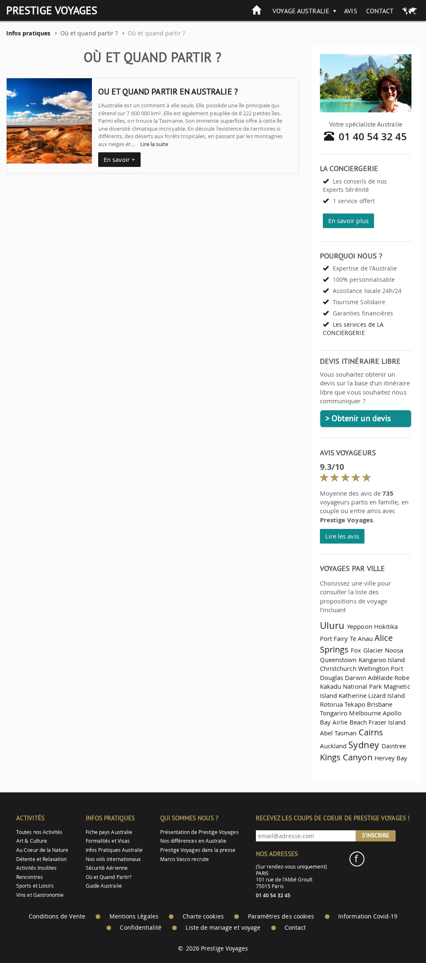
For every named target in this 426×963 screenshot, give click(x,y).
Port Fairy (334, 638)
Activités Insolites (36, 867)
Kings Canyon (346, 757)
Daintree (393, 746)
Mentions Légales (134, 916)
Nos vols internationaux (113, 859)
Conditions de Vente (57, 916)
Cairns (371, 732)
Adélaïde (380, 677)
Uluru (332, 625)
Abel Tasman (338, 733)
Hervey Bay (391, 758)
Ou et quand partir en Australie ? (168, 91)
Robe (401, 677)
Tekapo (354, 704)
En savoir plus (348, 220)
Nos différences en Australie (193, 840)
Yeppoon (359, 626)
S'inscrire (375, 835)
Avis (350, 11)
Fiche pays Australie (109, 832)
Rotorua (331, 704)
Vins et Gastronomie (40, 894)
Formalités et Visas (108, 840)
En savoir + (120, 159)
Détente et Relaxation (41, 859)
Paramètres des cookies (281, 916)
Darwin (355, 677)
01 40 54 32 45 (373, 136)
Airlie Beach (349, 722)
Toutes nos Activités (39, 832)
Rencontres (29, 877)
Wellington (373, 668)
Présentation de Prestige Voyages (199, 832)
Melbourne (365, 713)
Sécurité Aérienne (107, 867)
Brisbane (379, 704)
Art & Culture (31, 840)
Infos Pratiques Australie (114, 850)
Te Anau (361, 638)
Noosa (394, 650)
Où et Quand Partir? (108, 877)
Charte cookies (203, 916)
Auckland (333, 746)
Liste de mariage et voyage (223, 927)
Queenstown (338, 659)
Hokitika (386, 626)
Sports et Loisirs (35, 885)
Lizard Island (386, 695)
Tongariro (334, 713)
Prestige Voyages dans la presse (198, 850)
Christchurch (338, 668)
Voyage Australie (300, 11)
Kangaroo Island (382, 659)
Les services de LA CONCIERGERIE (353, 328)
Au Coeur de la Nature (42, 850)
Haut (396, 936)
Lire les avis (342, 536)
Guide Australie (104, 885)
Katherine (353, 695)
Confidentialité (140, 927)
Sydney (363, 745)
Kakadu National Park (351, 686)
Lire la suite (154, 144)
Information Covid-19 (367, 916)
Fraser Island (387, 722)
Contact (380, 11)
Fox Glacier (367, 650)
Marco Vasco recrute (184, 859)
